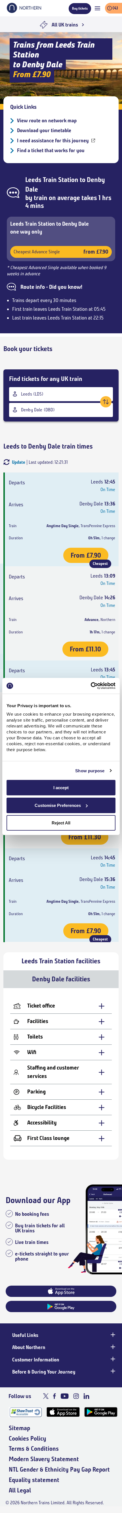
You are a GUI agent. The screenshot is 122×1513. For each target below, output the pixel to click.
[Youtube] (64, 1396)
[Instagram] (76, 1396)
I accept (61, 787)
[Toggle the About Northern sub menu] (112, 1347)
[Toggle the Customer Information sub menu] (112, 1359)
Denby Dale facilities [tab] (61, 979)
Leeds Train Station (51, 180)
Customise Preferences (58, 805)
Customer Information (35, 1360)
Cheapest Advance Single (61, 251)
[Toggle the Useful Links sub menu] (112, 1334)
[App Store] (63, 1412)
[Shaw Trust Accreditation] (25, 1412)
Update (18, 462)
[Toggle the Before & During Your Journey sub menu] (112, 1371)
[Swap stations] (106, 401)
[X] (46, 1396)
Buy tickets (80, 8)
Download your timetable (44, 130)
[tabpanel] (61, 1074)
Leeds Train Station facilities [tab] (61, 961)
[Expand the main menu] (97, 8)
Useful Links (25, 1335)
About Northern (28, 1347)
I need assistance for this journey (53, 140)
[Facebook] (54, 1396)
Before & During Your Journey (43, 1372)
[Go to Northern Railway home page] (24, 11)
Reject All (61, 822)
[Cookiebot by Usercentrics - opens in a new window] (90, 685)
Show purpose (89, 770)
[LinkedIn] (86, 1396)
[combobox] (61, 394)
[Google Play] (100, 1412)
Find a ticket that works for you (51, 150)
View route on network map (47, 120)
